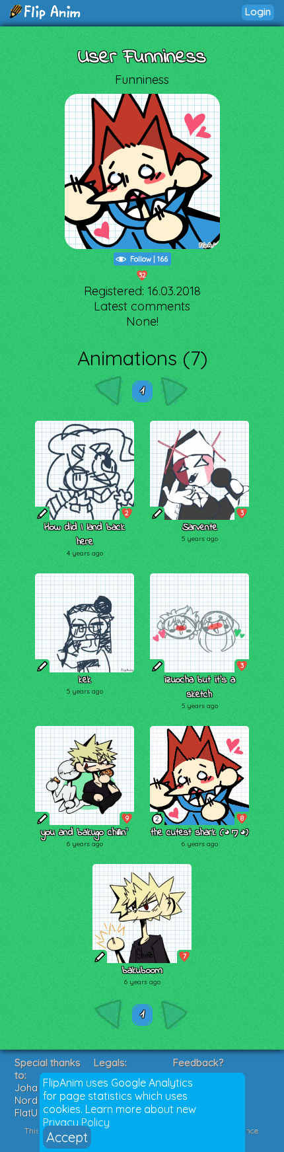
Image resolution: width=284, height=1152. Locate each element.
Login (258, 11)
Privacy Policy (76, 1122)
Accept (67, 1137)
